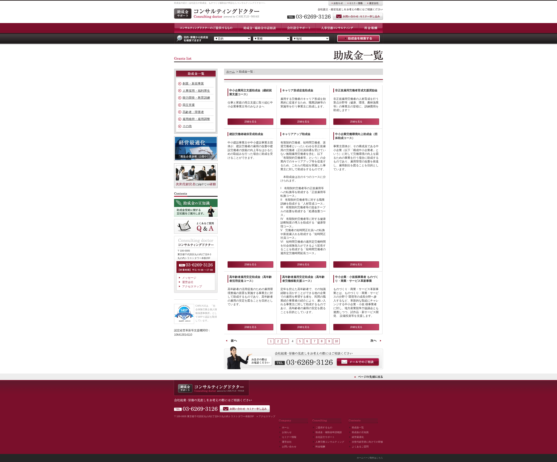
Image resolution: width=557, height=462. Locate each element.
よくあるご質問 (360, 446)
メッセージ (189, 277)
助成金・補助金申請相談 (328, 432)
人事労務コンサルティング (329, 441)
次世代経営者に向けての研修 (367, 441)
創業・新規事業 (193, 83)
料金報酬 (320, 446)
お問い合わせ (289, 446)
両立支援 (189, 105)
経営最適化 (358, 437)
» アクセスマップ (266, 416)
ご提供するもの (323, 427)
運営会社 (187, 282)
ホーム (230, 71)
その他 (187, 126)
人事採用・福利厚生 (196, 90)
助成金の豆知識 (360, 432)
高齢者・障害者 (193, 112)
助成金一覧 (358, 427)
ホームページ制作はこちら (370, 458)
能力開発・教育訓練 (196, 97)
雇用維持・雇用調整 (196, 119)
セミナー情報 (289, 437)
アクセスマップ (192, 286)
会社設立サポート (325, 437)
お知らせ (287, 432)
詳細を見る (251, 121)
